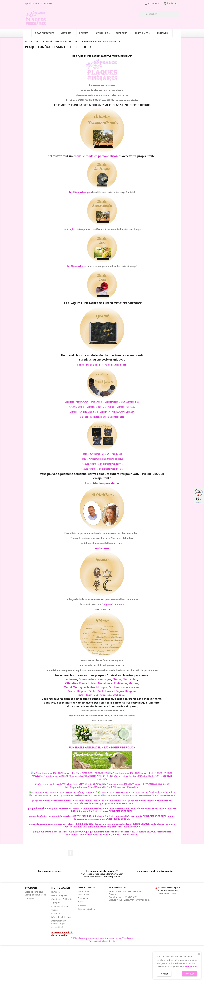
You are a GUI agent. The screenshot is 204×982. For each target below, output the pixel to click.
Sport (81, 695)
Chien (133, 679)
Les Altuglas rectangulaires (77, 229)
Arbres (83, 679)
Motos (91, 687)
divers (120, 604)
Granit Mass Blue (77, 406)
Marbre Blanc (109, 406)
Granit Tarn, (93, 411)
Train (89, 695)
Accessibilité (57, 927)
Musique (101, 687)
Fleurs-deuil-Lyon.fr (160, 783)
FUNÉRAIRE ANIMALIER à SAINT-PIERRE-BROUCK (102, 747)
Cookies (54, 910)
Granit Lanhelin (126, 411)
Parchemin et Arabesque (124, 687)
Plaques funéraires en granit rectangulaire (102, 453)
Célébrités (71, 683)
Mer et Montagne (75, 687)
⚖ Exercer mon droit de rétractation (62, 934)
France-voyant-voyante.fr (90, 795)
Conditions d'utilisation (62, 899)
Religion (130, 691)
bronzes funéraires (94, 599)
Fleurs (83, 683)
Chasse (117, 679)
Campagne (104, 679)
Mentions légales (59, 895)
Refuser (164, 973)
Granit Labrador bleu (129, 401)
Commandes (83, 898)
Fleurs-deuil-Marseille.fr (126, 786)
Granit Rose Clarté (78, 411)
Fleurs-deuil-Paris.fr (93, 783)
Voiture (107, 695)
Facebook (70, 853)
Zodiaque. (119, 695)
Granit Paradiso (94, 406)
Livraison (55, 891)
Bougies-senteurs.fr (88, 792)
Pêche (92, 691)
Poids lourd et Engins (111, 691)
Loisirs (92, 683)
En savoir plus (190, 966)
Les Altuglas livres (76, 266)
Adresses (82, 905)
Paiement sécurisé (59, 906)
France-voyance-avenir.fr (163, 795)
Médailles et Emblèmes (112, 683)
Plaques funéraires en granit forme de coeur (102, 458)
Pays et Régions (77, 691)
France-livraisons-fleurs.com (94, 772)
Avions (92, 679)
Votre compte (86, 887)
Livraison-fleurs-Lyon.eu (99, 775)
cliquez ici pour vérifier (167, 893)
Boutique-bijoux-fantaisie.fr (162, 792)
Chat (126, 679)
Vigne (97, 695)
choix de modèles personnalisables (97, 156)
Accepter (189, 973)
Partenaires (56, 913)
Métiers (133, 683)
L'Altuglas (29, 898)
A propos (55, 902)
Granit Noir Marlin (73, 401)
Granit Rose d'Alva (125, 406)
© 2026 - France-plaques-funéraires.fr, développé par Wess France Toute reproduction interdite (102, 939)
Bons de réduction (86, 909)
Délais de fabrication (61, 917)
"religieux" (107, 604)
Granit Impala (111, 401)
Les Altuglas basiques (80, 192)
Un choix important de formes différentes (102, 416)
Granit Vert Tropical (109, 411)
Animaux (71, 679)
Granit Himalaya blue (93, 401)
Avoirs (80, 901)
